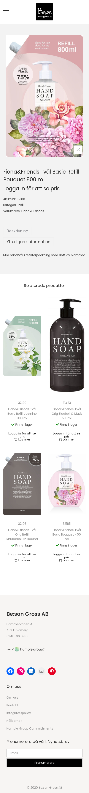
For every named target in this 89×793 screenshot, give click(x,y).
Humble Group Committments (29, 728)
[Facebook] (10, 671)
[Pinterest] (52, 671)
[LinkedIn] (31, 671)
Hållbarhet (14, 721)
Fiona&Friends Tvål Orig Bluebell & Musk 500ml (67, 413)
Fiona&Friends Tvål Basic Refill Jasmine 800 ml (22, 413)
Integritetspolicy (18, 713)
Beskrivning (17, 231)
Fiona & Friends (32, 211)
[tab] (44, 231)
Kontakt (12, 705)
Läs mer (24, 439)
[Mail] (41, 671)
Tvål (20, 205)
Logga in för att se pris (31, 188)
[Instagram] (21, 671)
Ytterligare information (28, 241)
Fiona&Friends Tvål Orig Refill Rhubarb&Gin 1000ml (22, 534)
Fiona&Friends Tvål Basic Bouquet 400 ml (66, 534)
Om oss (12, 697)
